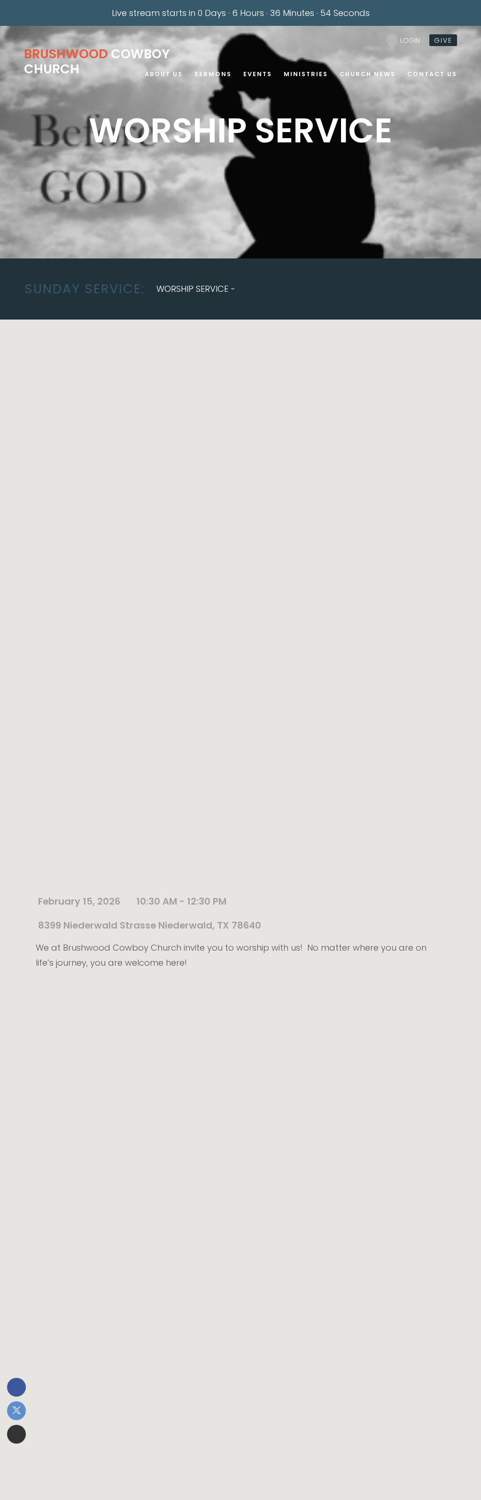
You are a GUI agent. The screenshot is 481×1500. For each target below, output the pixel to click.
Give (443, 40)
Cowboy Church (97, 61)
